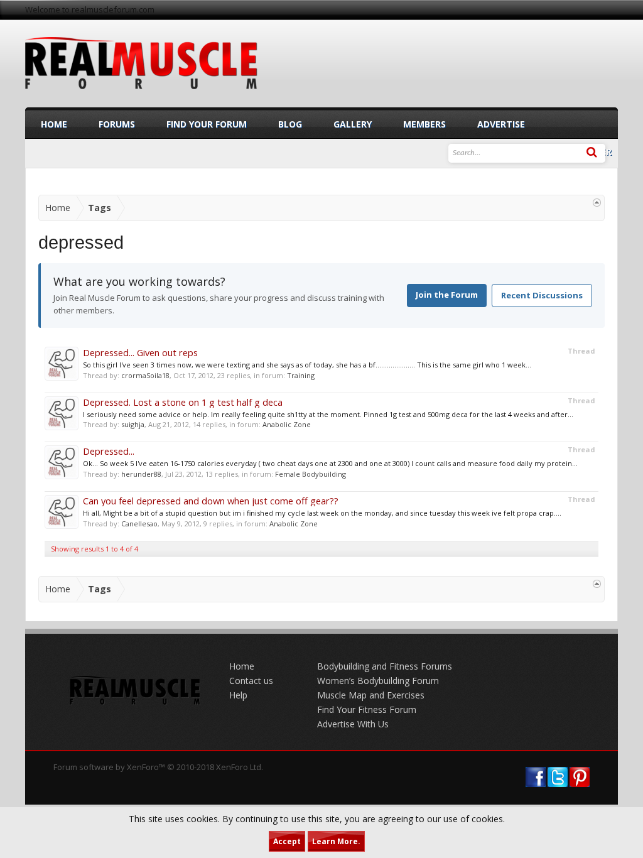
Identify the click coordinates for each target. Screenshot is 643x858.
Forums (117, 124)
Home (54, 124)
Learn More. (336, 841)
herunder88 (141, 474)
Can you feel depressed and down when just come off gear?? (210, 500)
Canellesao (139, 523)
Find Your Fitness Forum (366, 709)
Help (238, 695)
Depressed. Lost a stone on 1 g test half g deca (183, 402)
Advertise (501, 124)
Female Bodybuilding (310, 474)
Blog (290, 124)
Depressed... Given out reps (140, 352)
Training (301, 375)
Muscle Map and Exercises (370, 695)
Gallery (352, 124)
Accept (287, 841)
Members (424, 124)
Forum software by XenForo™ (158, 767)
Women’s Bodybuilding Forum (378, 681)
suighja (132, 424)
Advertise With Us (353, 724)
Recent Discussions (542, 295)
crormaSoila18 (145, 375)
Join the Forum (447, 294)
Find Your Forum (206, 124)
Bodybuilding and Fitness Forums (384, 666)
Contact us (251, 681)
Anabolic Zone (286, 424)
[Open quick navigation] (597, 202)
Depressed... (108, 451)
